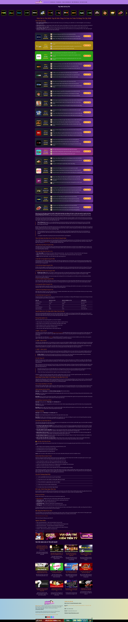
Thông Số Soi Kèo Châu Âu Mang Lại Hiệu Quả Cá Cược (42, 572)
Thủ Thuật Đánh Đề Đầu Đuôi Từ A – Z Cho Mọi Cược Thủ (71, 572)
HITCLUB (39, 614)
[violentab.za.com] (39, 2)
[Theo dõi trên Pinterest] (47, 617)
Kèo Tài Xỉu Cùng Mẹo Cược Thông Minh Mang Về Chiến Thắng (85, 554)
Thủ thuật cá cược (83, 2)
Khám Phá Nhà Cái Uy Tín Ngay (41, 515)
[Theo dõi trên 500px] (51, 617)
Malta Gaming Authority (57, 332)
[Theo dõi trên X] (46, 617)
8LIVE (47, 530)
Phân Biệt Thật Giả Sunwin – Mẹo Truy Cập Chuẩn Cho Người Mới (71, 554)
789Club (61, 530)
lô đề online (45, 614)
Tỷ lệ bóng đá (58, 2)
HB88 (68, 530)
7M (45, 530)
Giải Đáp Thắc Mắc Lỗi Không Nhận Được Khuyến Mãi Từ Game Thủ (42, 589)
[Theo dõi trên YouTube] (49, 617)
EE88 (57, 614)
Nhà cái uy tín (47, 2)
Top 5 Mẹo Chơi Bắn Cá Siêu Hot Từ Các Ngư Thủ (85, 572)
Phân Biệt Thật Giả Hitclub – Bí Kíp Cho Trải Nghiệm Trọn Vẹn (57, 554)
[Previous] (38, 536)
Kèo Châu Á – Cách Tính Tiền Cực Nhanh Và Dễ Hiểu (56, 572)
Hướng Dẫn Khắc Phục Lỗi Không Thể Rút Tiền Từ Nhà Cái (56, 589)
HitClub (50, 530)
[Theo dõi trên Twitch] (53, 617)
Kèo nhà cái (52, 2)
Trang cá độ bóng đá (66, 2)
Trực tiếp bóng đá (75, 2)
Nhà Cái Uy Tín (39, 498)
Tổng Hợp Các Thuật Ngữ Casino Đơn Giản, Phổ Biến (86, 589)
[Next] (90, 536)
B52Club (65, 530)
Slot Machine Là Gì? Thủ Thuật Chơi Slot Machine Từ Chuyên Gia (71, 589)
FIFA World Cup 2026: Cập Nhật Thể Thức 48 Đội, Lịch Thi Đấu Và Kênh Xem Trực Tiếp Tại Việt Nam (42, 547)
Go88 (53, 530)
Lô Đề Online (57, 530)
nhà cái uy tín (47, 242)
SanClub (71, 530)
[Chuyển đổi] (36, 477)
